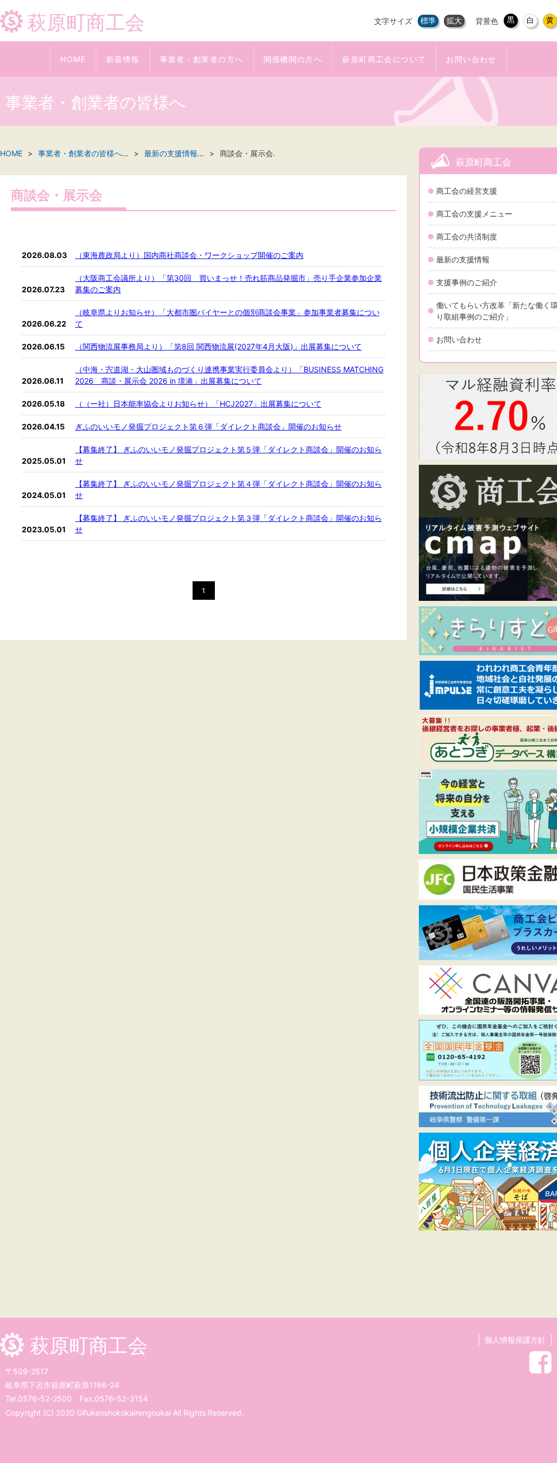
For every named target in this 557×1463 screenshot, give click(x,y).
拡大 (454, 20)
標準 (428, 20)
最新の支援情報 (170, 153)
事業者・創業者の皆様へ (80, 153)
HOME (11, 153)
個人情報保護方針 (515, 1339)
